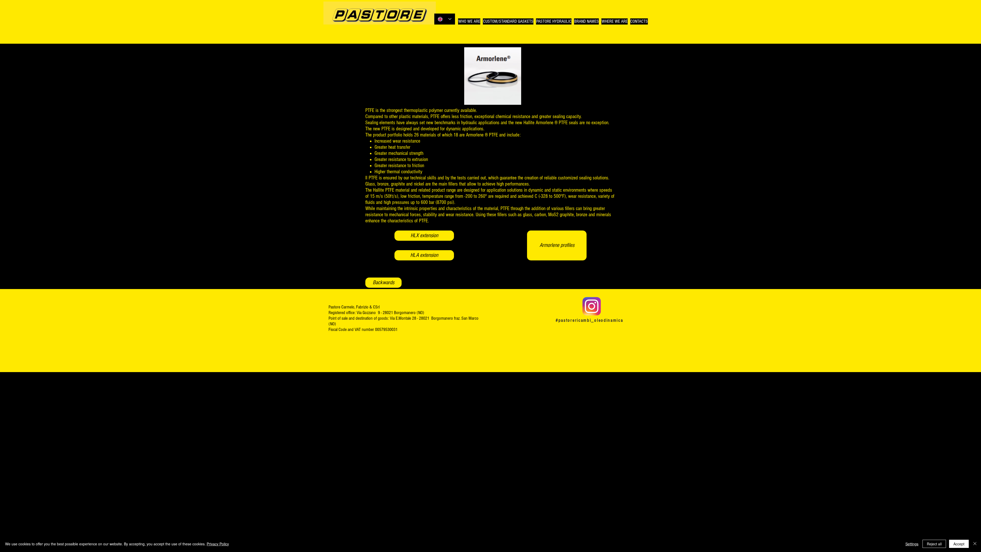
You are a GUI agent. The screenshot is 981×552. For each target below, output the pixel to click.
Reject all (934, 543)
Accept (958, 543)
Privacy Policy (218, 543)
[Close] (975, 544)
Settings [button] (911, 543)
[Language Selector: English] (444, 19)
